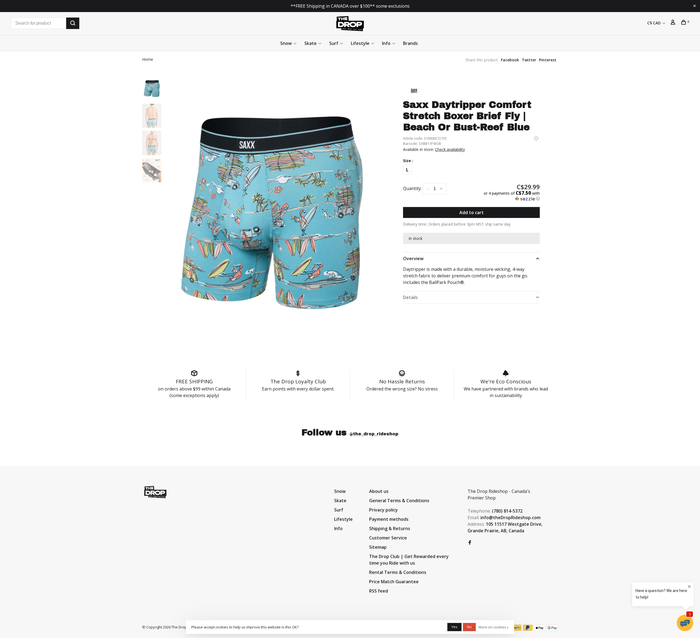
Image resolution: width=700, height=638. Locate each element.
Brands (410, 43)
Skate (310, 43)
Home (147, 59)
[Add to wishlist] (536, 139)
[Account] (673, 22)
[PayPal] (516, 629)
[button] (508, 196)
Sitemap (378, 547)
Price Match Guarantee (394, 582)
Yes (454, 626)
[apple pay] (539, 629)
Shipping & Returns (389, 528)
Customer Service (388, 538)
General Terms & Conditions (399, 501)
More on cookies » (494, 627)
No (469, 626)
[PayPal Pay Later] (528, 629)
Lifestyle (360, 43)
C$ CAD (654, 22)
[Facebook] (470, 543)
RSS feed (378, 591)
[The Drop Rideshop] (155, 492)
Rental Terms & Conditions (397, 572)
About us (379, 491)
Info (386, 43)
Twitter (529, 59)
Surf (333, 43)
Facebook (510, 59)
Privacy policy (383, 510)
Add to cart (471, 212)
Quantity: (412, 188)
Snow (286, 43)
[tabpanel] (272, 213)
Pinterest (547, 59)
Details (410, 297)
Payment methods (389, 519)
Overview (413, 258)
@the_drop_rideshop (373, 434)
